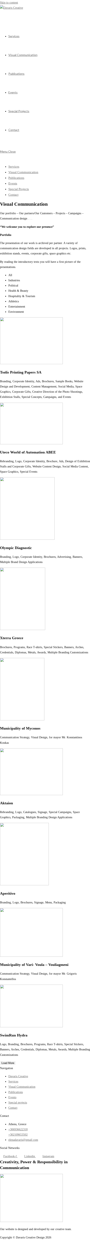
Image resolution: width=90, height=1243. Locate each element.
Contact (13, 194)
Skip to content (9, 2)
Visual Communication (23, 172)
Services (13, 166)
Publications (16, 177)
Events (12, 183)
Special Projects (18, 189)
